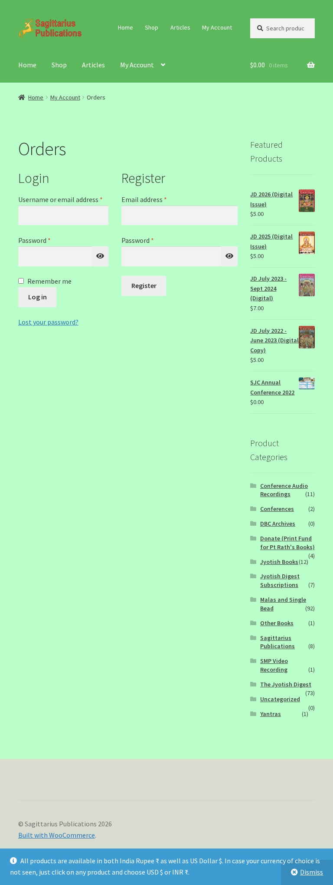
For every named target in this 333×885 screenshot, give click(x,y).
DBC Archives (277, 523)
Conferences (277, 509)
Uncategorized (280, 699)
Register (144, 285)
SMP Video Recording (274, 665)
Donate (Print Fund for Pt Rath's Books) (287, 542)
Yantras (270, 714)
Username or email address (63, 199)
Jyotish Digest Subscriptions (280, 580)
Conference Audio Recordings (284, 490)
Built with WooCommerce (56, 835)
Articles (180, 27)
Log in (37, 296)
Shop (151, 27)
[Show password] (100, 256)
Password (47, 240)
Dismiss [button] (311, 872)
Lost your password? (48, 322)
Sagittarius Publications (277, 642)
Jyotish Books (279, 562)
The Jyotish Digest (285, 684)
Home (125, 27)
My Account (217, 27)
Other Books (277, 623)
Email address (157, 199)
